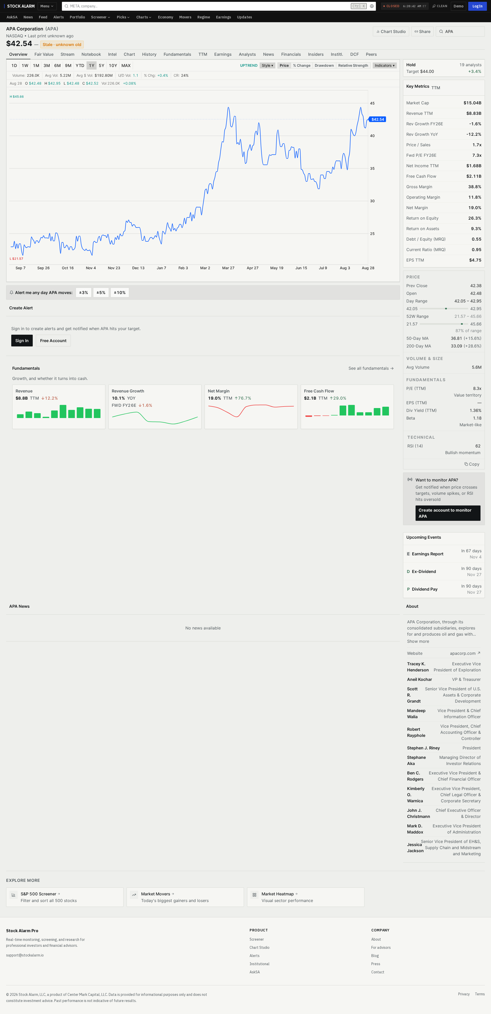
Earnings (223, 17)
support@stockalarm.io (25, 955)
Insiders (316, 54)
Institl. (337, 54)
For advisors (381, 947)
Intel (112, 54)
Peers (371, 54)
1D (14, 65)
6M (57, 65)
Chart (129, 54)
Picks (121, 17)
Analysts (247, 54)
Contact (377, 972)
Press (375, 964)
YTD (80, 65)
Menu (44, 6)
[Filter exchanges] (372, 6)
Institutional (260, 964)
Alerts (58, 17)
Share (424, 31)
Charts (142, 17)
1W (24, 65)
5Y (101, 65)
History (149, 54)
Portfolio (77, 17)
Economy (165, 17)
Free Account (53, 340)
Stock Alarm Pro (22, 930)
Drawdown (324, 65)
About (376, 939)
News (28, 17)
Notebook (91, 54)
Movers (185, 17)
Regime (203, 17)
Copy (474, 464)
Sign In (22, 340)
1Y (91, 65)
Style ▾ (267, 65)
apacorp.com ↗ (465, 653)
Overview (18, 54)
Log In (478, 6)
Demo (458, 6)
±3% (83, 292)
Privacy (464, 994)
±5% (101, 292)
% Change (301, 65)
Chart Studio (393, 31)
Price (284, 65)
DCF (354, 54)
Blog (375, 955)
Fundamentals (177, 54)
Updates (244, 17)
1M (36, 65)
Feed (43, 17)
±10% (120, 292)
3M (46, 65)
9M (68, 65)
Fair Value (44, 54)
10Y (113, 65)
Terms (480, 994)
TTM (202, 54)
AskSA (12, 17)
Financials (291, 54)
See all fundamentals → (371, 368)
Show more (418, 641)
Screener (99, 17)
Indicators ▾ (385, 65)
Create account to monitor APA (445, 513)
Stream (67, 54)
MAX (126, 65)
